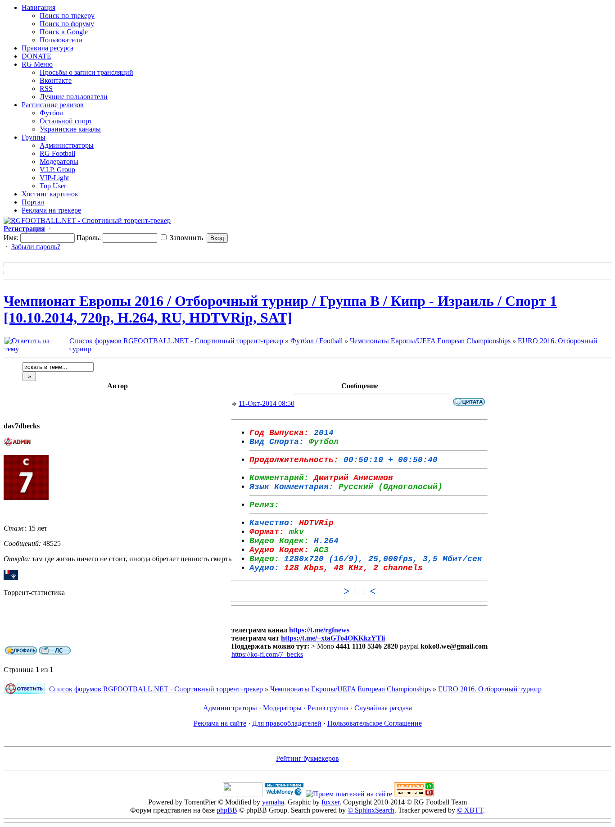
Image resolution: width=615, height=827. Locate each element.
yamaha (273, 802)
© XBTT (470, 810)
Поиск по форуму (67, 23)
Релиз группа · (331, 708)
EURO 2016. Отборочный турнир (490, 689)
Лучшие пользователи (74, 96)
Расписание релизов (53, 105)
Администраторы (67, 145)
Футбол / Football (316, 341)
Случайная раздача (383, 708)
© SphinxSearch (371, 810)
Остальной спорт (66, 121)
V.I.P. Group (57, 169)
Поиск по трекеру (67, 15)
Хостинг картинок (50, 194)
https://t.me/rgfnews (319, 630)
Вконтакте (56, 80)
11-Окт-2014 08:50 (266, 403)
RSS (46, 88)
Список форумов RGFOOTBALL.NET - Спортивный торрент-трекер (176, 341)
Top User (53, 186)
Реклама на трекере (51, 210)
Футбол (51, 113)
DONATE (36, 56)
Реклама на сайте (220, 723)
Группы (33, 137)
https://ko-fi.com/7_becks (267, 654)
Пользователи (61, 40)
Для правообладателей (286, 723)
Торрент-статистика (34, 592)
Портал (33, 202)
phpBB (227, 810)
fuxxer (330, 802)
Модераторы (59, 161)
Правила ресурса (47, 48)
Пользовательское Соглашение (374, 723)
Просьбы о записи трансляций (86, 72)
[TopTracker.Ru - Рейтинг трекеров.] (414, 794)
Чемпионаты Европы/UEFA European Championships (430, 341)
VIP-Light (54, 178)
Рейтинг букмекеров (307, 758)
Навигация (38, 7)
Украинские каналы (70, 129)
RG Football (57, 153)
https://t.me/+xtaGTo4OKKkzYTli (333, 638)
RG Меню (37, 64)
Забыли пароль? (35, 246)
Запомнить (185, 237)
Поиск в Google (64, 32)
